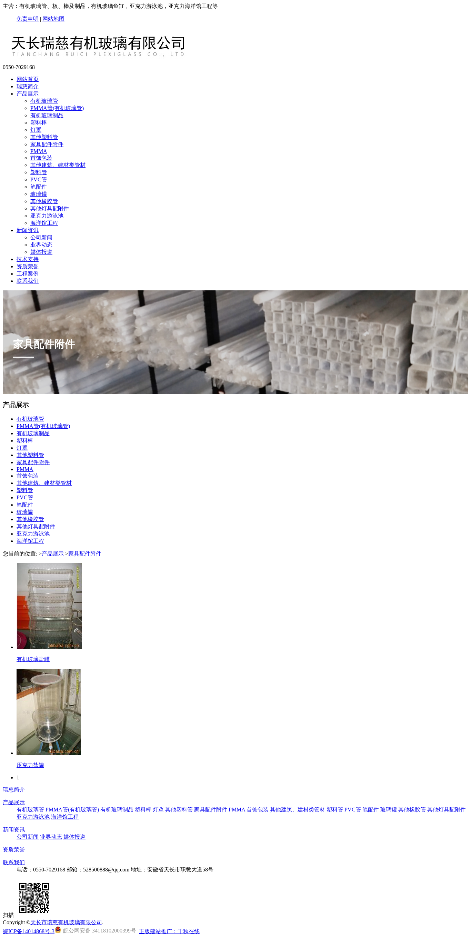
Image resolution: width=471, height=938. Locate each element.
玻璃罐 (38, 194)
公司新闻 (41, 237)
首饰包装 (41, 158)
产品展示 (28, 94)
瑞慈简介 (28, 86)
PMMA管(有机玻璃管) (57, 108)
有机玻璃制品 (46, 115)
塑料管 (38, 172)
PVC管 (38, 179)
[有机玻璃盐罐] (49, 647)
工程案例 (28, 274)
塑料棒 (38, 123)
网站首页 (28, 79)
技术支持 (28, 259)
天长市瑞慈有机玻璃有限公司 (66, 922)
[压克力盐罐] (49, 753)
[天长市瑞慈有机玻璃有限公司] (102, 61)
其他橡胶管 (44, 201)
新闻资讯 (28, 230)
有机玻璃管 (44, 101)
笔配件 (38, 187)
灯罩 (35, 130)
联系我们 (28, 281)
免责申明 (28, 19)
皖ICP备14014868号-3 (28, 931)
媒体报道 (41, 252)
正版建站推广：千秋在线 (169, 931)
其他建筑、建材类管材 (58, 165)
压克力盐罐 (30, 765)
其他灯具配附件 (49, 208)
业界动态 (41, 245)
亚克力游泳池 (46, 216)
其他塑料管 (44, 137)
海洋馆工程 (44, 223)
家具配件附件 (46, 144)
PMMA (38, 151)
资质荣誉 (28, 266)
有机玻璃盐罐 (33, 659)
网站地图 (53, 19)
